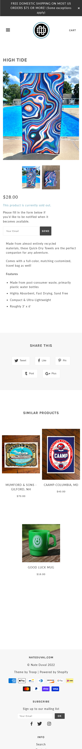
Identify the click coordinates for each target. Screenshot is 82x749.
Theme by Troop (25, 672)
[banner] (41, 30)
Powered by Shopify (54, 672)
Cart (72, 30)
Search (41, 744)
